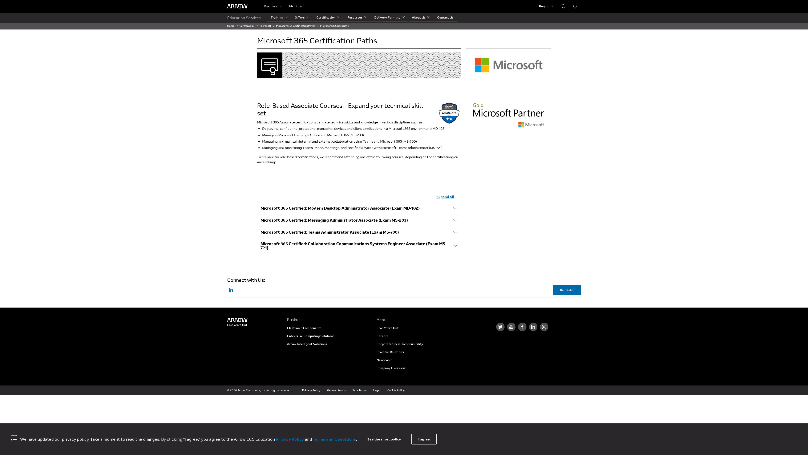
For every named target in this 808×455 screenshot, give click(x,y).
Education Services (244, 17)
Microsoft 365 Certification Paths (295, 25)
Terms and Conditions (334, 439)
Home (230, 25)
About (293, 6)
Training (277, 17)
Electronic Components (304, 328)
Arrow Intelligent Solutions (307, 344)
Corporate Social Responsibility (400, 344)
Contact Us (445, 17)
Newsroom (384, 360)
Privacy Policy (311, 390)
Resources (355, 17)
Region (544, 6)
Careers (382, 336)
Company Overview (391, 368)
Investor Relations (390, 352)
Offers (300, 17)
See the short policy (384, 439)
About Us (418, 17)
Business (270, 6)
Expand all (445, 196)
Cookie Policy (396, 390)
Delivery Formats (387, 17)
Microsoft (265, 25)
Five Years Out (388, 328)
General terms (336, 390)
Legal (377, 390)
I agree (424, 439)
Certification (326, 17)
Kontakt (567, 290)
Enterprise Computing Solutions (310, 336)
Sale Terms (359, 390)
